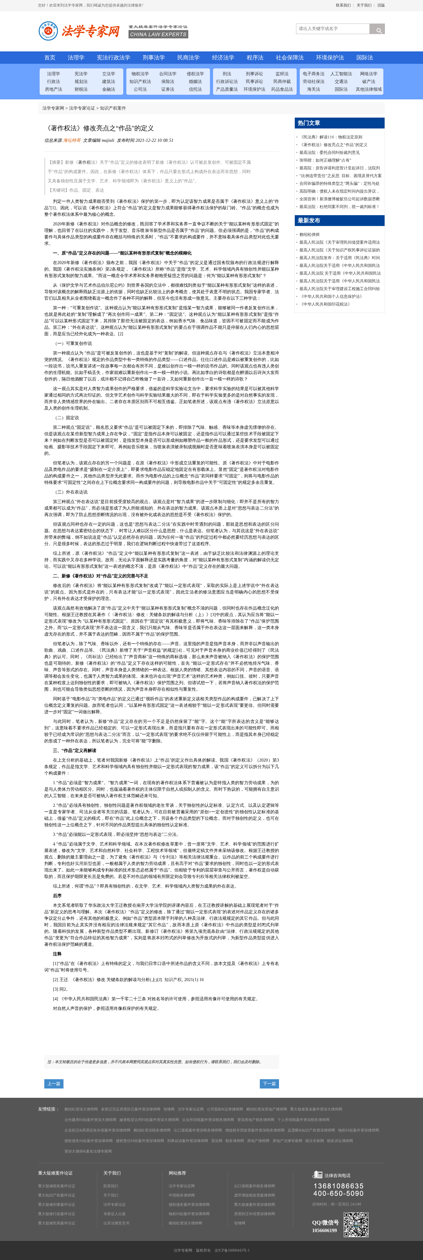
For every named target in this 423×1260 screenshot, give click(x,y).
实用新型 (83, 863)
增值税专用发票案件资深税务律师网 (255, 1130)
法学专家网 (53, 108)
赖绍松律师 (309, 234)
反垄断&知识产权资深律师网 (311, 1130)
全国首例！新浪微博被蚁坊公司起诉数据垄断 (339, 199)
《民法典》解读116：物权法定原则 (330, 137)
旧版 (381, 5)
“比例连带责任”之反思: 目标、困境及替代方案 (340, 175)
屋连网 (216, 1141)
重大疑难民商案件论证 (56, 1223)
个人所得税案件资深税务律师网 (303, 1120)
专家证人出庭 (114, 1214)
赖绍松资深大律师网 (81, 1109)
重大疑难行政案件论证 (56, 1214)
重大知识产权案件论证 (56, 1195)
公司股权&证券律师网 (225, 1109)
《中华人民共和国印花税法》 (325, 304)
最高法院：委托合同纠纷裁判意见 (329, 152)
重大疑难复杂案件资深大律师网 (316, 1109)
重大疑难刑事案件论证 (56, 1204)
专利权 (198, 876)
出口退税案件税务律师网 (254, 1186)
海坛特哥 (72, 140)
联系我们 (343, 5)
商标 (92, 656)
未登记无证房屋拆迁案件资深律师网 (130, 1109)
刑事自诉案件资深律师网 (187, 1141)
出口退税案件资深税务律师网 (198, 1130)
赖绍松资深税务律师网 (152, 1130)
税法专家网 (314, 1141)
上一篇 (53, 1083)
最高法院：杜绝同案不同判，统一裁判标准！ (339, 206)
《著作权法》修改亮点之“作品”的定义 (333, 144)
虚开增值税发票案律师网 (254, 1195)
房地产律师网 (258, 1141)
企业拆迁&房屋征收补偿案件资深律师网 (97, 1130)
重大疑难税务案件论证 (56, 1186)
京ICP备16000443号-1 (232, 1250)
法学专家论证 (82, 108)
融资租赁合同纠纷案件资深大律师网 (149, 1120)
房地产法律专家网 (287, 1141)
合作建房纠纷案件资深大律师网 (90, 1120)
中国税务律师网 (182, 1195)
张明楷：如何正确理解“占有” (325, 160)
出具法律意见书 (116, 1223)
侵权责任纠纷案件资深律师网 (140, 1141)
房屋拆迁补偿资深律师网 (254, 1214)
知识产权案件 (113, 108)
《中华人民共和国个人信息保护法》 (331, 296)
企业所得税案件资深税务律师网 (208, 1120)
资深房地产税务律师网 (255, 1120)
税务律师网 (234, 1141)
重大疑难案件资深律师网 (254, 1204)
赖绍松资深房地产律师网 (266, 1109)
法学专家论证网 (191, 1109)
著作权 (84, 162)
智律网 (169, 1109)
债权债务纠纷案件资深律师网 (88, 1141)
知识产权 (173, 979)
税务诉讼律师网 (340, 1141)
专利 (166, 857)
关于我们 (364, 5)
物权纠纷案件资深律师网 (358, 1130)
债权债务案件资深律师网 (189, 1204)
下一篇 (269, 1083)
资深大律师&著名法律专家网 (88, 1151)
